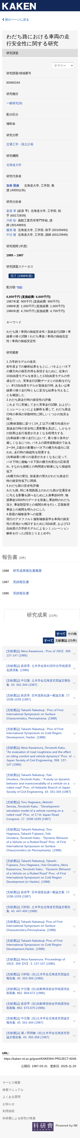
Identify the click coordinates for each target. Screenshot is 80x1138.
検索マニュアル (13, 1089)
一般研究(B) (14, 103)
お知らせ (9, 1104)
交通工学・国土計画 (19, 144)
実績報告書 (21, 582)
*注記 (19, 287)
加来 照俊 (12, 185)
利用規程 (9, 1111)
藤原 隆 (11, 230)
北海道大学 (13, 165)
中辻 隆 (11, 234)
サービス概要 (11, 1082)
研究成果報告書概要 (27, 570)
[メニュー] (75, 5)
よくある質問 (11, 1096)
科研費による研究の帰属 (19, 1118)
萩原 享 (11, 210)
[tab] (42, 615)
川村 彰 (11, 220)
